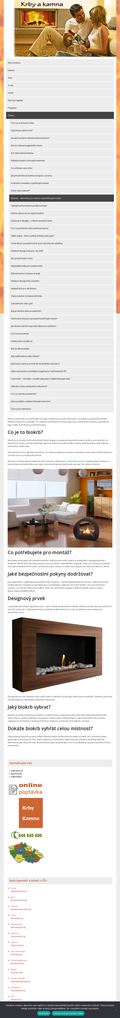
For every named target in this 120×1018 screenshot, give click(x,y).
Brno (13, 897)
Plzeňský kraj (17, 918)
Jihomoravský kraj (19, 900)
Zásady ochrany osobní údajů (68, 1013)
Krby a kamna (14, 62)
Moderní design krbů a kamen (25, 281)
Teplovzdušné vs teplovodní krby (26, 296)
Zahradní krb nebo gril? (22, 303)
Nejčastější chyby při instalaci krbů (26, 265)
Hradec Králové (18, 978)
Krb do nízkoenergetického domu (26, 145)
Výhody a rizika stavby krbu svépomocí (29, 386)
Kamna (11, 70)
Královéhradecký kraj (20, 981)
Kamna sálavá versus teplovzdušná (27, 213)
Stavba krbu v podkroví (21, 341)
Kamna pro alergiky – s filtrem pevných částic (31, 220)
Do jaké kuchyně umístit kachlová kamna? (30, 138)
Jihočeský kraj (17, 963)
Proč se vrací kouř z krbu (22, 122)
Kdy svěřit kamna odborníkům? (25, 356)
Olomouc (15, 933)
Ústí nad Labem (18, 951)
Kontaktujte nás (21, 763)
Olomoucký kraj (18, 936)
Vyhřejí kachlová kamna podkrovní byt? (29, 205)
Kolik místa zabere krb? (22, 130)
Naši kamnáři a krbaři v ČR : (28, 880)
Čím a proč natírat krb (21, 408)
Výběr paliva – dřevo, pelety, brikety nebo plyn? (32, 235)
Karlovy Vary (16, 924)
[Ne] (116, 1009)
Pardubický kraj (18, 990)
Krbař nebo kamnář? (20, 190)
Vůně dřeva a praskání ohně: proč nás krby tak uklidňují (36, 243)
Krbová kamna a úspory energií (25, 273)
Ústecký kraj (16, 954)
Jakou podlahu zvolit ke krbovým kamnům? (31, 401)
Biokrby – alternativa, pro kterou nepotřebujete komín (36, 198)
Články (11, 115)
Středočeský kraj (18, 891)
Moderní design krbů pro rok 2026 (27, 250)
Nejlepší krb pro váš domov (23, 288)
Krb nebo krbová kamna (22, 153)
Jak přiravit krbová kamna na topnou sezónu (31, 175)
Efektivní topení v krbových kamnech (28, 160)
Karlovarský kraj (18, 927)
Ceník (10, 92)
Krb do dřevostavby (20, 348)
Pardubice (15, 987)
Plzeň (13, 915)
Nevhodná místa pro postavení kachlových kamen (34, 318)
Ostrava (14, 906)
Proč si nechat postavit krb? (24, 393)
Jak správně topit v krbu (22, 258)
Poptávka (12, 107)
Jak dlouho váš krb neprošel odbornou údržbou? (33, 326)
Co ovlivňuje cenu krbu (21, 168)
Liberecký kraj (17, 945)
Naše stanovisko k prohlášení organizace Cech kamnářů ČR (38, 371)
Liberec (14, 942)
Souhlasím (44, 1013)
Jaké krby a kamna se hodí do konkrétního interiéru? (35, 363)
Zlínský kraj (16, 999)
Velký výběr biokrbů (76, 461)
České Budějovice (19, 960)
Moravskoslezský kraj (21, 909)
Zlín (12, 996)
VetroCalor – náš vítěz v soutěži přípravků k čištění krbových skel (40, 378)
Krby (10, 77)
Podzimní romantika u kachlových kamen (30, 183)
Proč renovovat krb (20, 333)
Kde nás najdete (15, 100)
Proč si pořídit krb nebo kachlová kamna (29, 228)
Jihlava (14, 969)
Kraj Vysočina (17, 972)
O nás (10, 85)
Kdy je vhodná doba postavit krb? (26, 311)
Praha (13, 888)
